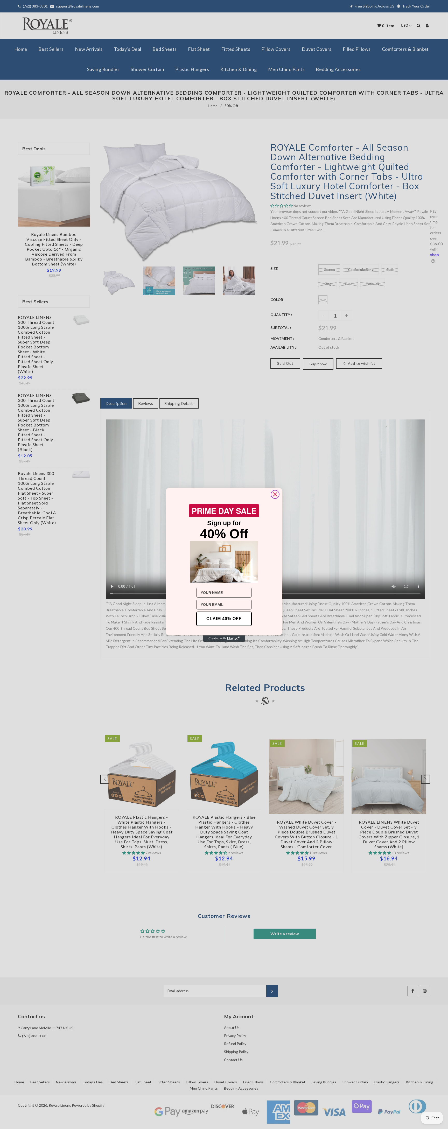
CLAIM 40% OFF (224, 618)
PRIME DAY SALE (224, 510)
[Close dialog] (275, 494)
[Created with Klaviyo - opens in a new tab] (224, 638)
